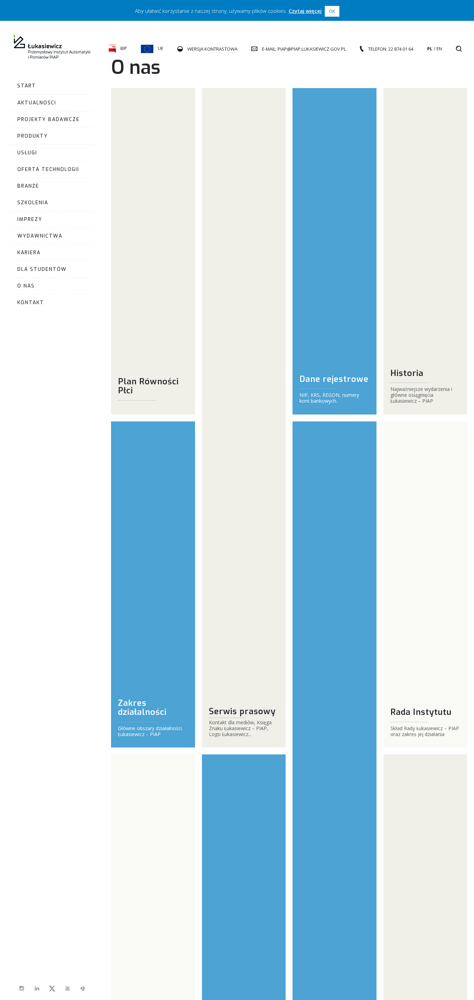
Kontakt (30, 302)
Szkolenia (32, 202)
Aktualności (36, 103)
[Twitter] (52, 988)
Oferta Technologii (48, 169)
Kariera (29, 252)
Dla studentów (42, 269)
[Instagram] (21, 988)
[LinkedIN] (36, 988)
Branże (28, 186)
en (439, 48)
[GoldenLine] (82, 988)
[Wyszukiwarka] (459, 49)
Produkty (32, 136)
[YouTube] (67, 988)
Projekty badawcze (48, 119)
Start (26, 86)
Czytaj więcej (305, 10)
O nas (26, 286)
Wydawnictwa (39, 236)
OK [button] (332, 11)
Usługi (27, 152)
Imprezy (29, 219)
